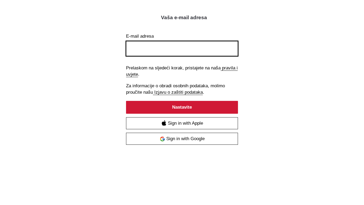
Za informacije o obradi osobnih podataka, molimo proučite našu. (175, 89)
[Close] (232, 18)
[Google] (182, 139)
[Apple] (182, 123)
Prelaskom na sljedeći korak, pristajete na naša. (182, 71)
